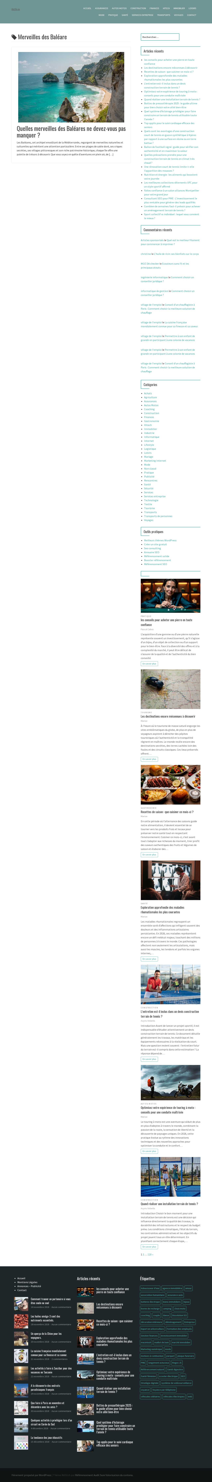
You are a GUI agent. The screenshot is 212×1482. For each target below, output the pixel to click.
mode (168, 1349)
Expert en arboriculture (152, 1328)
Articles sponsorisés (152, 240)
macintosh (146, 1342)
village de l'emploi (151, 304)
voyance (145, 1389)
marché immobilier (181, 1342)
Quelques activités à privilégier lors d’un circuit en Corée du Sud (51, 1422)
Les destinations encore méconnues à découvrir (170, 67)
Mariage (148, 456)
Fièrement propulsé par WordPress (31, 1475)
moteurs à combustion (152, 1355)
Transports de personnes (158, 516)
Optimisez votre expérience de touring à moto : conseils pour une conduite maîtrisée (168, 1110)
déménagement (173, 1322)
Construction (138, 8)
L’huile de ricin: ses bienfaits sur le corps (176, 253)
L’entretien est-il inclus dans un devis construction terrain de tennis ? (170, 1014)
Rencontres (150, 480)
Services (148, 492)
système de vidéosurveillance (176, 1382)
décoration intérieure (151, 1322)
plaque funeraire (186, 1355)
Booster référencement (157, 560)
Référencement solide (156, 556)
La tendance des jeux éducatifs (46, 1438)
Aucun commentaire (61, 1307)
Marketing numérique (151, 1349)
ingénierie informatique (154, 277)
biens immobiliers (172, 1301)
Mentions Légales (27, 1282)
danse (166, 1315)
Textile (148, 504)
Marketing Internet (155, 460)
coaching (145, 1315)
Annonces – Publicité (29, 1286)
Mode (102, 15)
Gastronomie (151, 421)
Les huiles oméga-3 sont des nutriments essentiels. (45, 1318)
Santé (125, 15)
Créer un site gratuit (155, 544)
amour (188, 1288)
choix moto (179, 1308)
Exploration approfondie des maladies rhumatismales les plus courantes (162, 909)
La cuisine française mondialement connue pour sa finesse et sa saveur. (49, 1353)
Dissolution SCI (179, 1315)
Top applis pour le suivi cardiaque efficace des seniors (114, 1443)
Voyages (178, 15)
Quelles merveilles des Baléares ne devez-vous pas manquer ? (71, 131)
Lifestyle (149, 444)
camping (167, 1308)
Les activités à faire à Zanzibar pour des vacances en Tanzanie (51, 1370)
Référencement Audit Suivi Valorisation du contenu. (104, 1475)
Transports (163, 15)
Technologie (151, 500)
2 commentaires (60, 1359)
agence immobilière (172, 1288)
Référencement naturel (152, 1369)
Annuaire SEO (151, 552)
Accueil (87, 8)
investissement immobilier (174, 1335)
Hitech (166, 8)
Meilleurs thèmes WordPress (160, 540)
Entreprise (189, 1322)
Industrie (149, 433)
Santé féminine (148, 1376)
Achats (148, 393)
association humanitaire (152, 1295)
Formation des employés (179, 1328)
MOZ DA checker (150, 263)
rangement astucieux (158, 1362)
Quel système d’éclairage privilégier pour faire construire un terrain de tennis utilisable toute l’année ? (170, 115)
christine (146, 253)
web (190, 1396)
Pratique (113, 15)
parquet (170, 1355)
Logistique (150, 448)
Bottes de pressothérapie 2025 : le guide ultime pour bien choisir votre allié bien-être (114, 1408)
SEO (183, 1376)
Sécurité (148, 488)
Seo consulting (152, 548)
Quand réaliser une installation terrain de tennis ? (172, 99)
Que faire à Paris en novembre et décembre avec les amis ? (47, 1405)
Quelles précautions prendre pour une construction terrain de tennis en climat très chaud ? (169, 158)
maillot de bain (161, 1342)
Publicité (149, 476)
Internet (149, 440)
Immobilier (179, 8)
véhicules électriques (174, 1396)
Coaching (149, 409)
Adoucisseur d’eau (150, 1288)
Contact (191, 15)
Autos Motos (119, 8)
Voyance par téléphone (164, 1389)
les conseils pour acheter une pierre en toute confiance (166, 622)
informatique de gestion (154, 291)
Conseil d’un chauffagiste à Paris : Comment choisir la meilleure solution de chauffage (168, 308)
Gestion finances (149, 1335)
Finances (154, 8)
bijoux (186, 1301)
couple (156, 1315)
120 (150, 1254)
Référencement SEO (155, 564)
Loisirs (192, 8)
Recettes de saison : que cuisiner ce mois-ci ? (169, 71)
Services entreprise (142, 15)
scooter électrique (168, 1376)
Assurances (101, 8)
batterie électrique (150, 1301)
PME (143, 1362)
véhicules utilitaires (150, 1396)
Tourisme (149, 508)
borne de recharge (150, 1308)
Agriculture (150, 397)
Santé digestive (175, 1369)
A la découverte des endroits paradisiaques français (45, 1388)
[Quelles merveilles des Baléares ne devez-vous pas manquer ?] (71, 86)
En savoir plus (149, 663)
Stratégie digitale (149, 1382)
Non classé (150, 468)
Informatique (151, 436)
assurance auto (175, 1295)
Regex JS (177, 1362)
